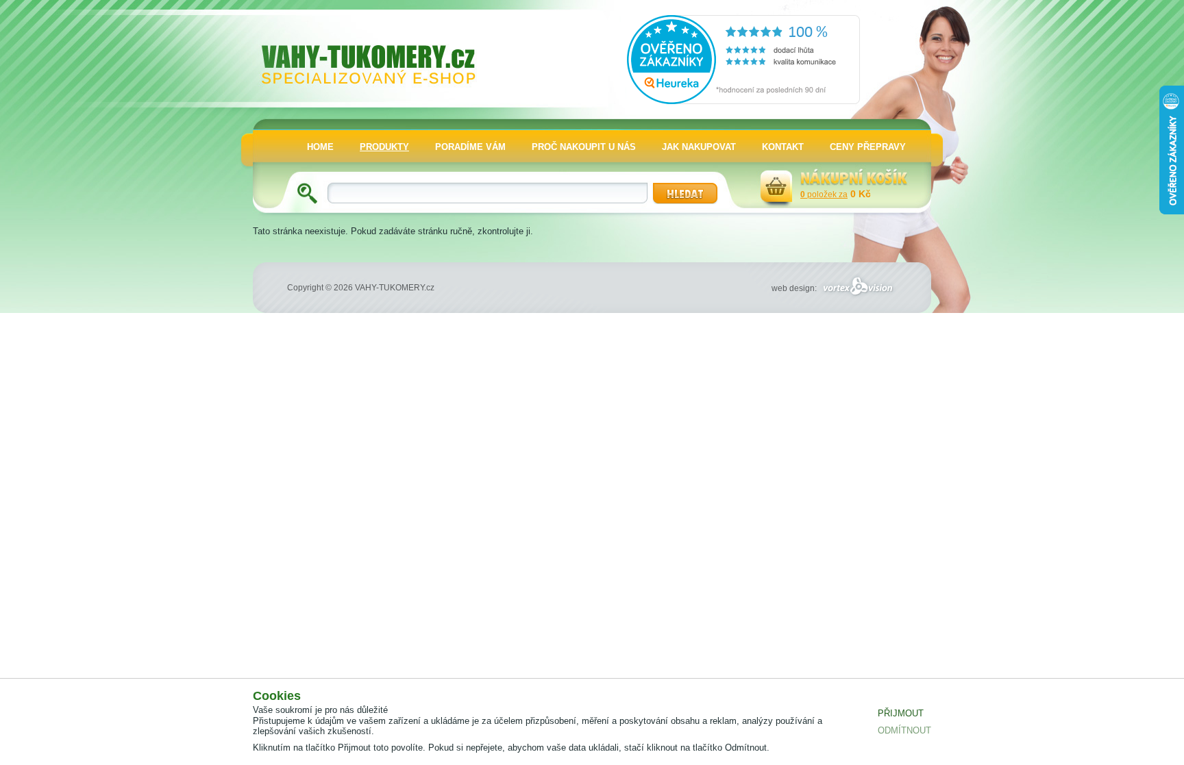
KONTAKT (783, 147)
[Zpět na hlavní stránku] (380, 52)
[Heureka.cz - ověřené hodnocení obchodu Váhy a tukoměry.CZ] (743, 101)
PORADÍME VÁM (470, 147)
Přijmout (901, 713)
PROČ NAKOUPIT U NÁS (584, 147)
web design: (795, 288)
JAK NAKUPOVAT (699, 147)
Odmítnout (904, 730)
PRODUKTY (384, 147)
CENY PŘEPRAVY (868, 147)
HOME (320, 147)
